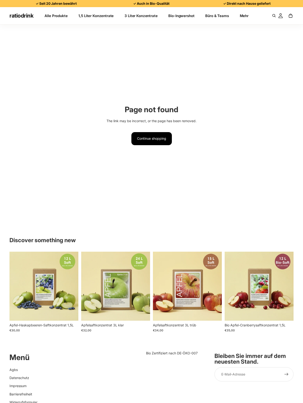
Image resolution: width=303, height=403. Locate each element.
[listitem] (244, 15)
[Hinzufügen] (71, 313)
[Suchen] (274, 16)
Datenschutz (19, 378)
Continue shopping (151, 138)
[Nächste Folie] (71, 286)
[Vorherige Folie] (16, 286)
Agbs (13, 370)
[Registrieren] (286, 375)
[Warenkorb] (290, 16)
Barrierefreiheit (20, 394)
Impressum (18, 386)
